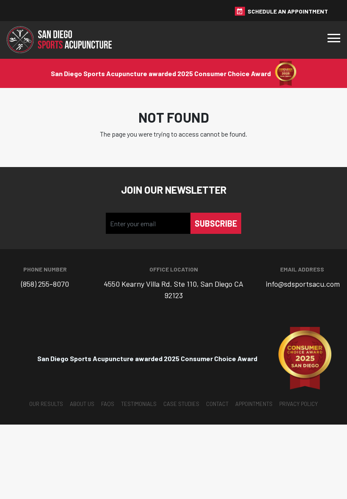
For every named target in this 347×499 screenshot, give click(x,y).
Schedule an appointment (288, 11)
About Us (82, 403)
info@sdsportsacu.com (303, 283)
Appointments (254, 403)
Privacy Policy (298, 403)
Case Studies (181, 403)
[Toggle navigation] (334, 40)
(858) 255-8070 (45, 283)
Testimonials (139, 403)
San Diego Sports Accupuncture (62, 40)
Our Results (46, 403)
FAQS (107, 403)
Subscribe (216, 223)
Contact (217, 403)
